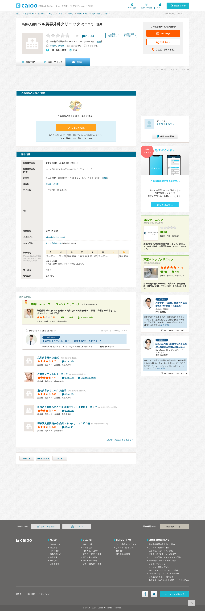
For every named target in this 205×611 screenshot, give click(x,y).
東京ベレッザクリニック (158, 259)
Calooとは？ (55, 544)
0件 (166, 232)
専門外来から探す (90, 557)
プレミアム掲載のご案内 (159, 548)
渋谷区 (61, 14)
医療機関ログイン (174, 527)
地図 (99, 41)
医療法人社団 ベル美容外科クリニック (92, 14)
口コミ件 (89, 36)
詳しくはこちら (165, 205)
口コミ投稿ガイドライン (126, 544)
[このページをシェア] (145, 594)
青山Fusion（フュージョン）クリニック (55, 304)
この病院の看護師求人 (112, 35)
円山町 (70, 14)
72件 (177, 272)
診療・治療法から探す (92, 564)
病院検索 (41, 14)
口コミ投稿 (54, 564)
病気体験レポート (57, 554)
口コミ (59, 458)
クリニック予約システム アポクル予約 (165, 557)
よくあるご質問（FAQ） (126, 548)
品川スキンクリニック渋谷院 (63, 423)
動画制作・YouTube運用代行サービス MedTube (169, 580)
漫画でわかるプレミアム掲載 (161, 551)
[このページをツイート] (154, 594)
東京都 (51, 14)
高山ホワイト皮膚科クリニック (67, 407)
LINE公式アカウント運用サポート (163, 577)
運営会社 (19, 594)
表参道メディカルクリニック (52, 374)
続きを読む (165, 325)
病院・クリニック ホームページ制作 (164, 570)
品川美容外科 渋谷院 (48, 357)
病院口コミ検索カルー (25, 14)
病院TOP (26, 458)
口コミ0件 (69, 317)
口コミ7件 (69, 361)
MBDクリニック (153, 219)
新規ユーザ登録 (146, 8)
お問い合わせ (44, 594)
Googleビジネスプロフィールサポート (165, 574)
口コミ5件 (69, 394)
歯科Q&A (54, 560)
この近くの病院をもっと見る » (119, 440)
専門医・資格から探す (92, 554)
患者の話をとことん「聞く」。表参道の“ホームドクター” (71, 341)
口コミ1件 (69, 427)
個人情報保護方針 (123, 554)
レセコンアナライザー (158, 564)
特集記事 (53, 557)
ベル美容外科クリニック (51, 24)
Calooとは (132, 8)
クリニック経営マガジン (159, 567)
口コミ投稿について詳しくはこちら (76, 138)
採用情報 (31, 594)
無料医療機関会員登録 (129, 35)
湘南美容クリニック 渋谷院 (51, 390)
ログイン (160, 8)
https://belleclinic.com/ (55, 237)
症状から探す (88, 548)
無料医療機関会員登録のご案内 (162, 544)
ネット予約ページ (53, 243)
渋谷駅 (61, 46)
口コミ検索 (54, 551)
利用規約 (119, 551)
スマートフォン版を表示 (174, 594)
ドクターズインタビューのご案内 (163, 554)
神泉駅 (53, 46)
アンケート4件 (87, 317)
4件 (166, 272)
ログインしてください (165, 124)
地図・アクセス (43, 458)
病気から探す (88, 544)
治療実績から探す (90, 551)
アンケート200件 (88, 378)
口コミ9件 (69, 411)
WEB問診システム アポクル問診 (162, 560)
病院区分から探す (90, 560)
